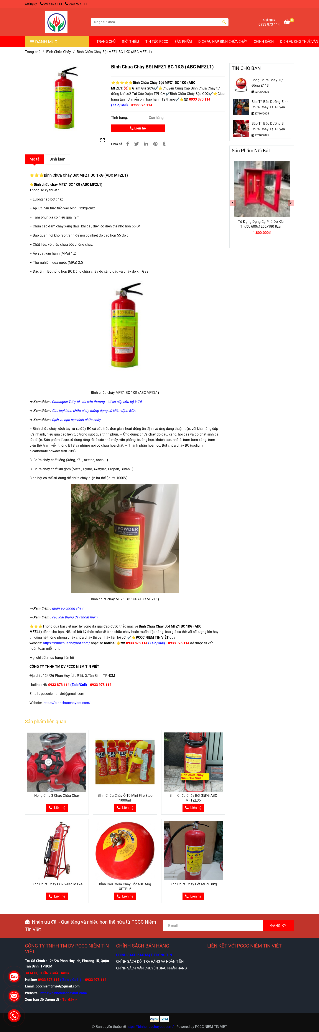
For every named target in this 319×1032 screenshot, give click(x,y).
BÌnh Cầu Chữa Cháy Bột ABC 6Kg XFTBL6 (125, 886)
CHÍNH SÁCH (264, 42)
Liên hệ (139, 128)
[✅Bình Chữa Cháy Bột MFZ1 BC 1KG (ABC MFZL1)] (65, 103)
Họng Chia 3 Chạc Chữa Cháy (57, 795)
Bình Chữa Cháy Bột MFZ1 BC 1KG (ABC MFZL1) (86, 175)
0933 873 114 (53, 4)
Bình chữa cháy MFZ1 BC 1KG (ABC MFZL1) (68, 184)
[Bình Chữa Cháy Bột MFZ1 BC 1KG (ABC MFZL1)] (56, 22)
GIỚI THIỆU (130, 42)
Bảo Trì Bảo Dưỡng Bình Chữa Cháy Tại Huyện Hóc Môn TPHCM (270, 105)
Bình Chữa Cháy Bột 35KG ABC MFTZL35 (193, 797)
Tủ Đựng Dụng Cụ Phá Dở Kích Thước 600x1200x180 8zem (261, 224)
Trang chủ (32, 52)
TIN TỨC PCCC (156, 42)
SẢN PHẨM (183, 42)
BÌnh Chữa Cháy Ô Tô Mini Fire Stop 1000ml (125, 797)
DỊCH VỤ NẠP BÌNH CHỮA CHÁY (222, 42)
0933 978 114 (78, 4)
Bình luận (57, 159)
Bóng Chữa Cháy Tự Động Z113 (267, 83)
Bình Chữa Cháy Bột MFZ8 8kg (193, 884)
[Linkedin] (146, 144)
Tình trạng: (120, 118)
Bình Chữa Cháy (58, 52)
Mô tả (34, 159)
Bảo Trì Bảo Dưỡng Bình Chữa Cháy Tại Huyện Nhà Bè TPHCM (270, 126)
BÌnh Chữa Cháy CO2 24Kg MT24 (56, 884)
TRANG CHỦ (106, 42)
